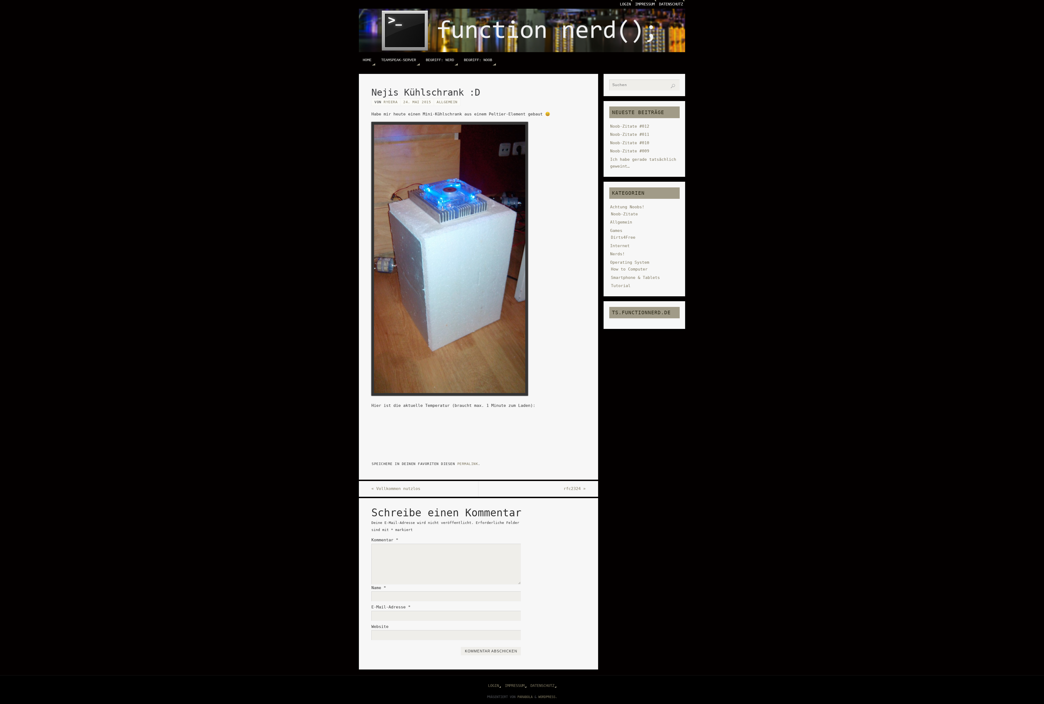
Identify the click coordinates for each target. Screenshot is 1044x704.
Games (616, 230)
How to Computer (629, 269)
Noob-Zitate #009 (629, 151)
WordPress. (547, 697)
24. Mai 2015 (417, 102)
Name (378, 587)
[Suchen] (673, 86)
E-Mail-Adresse (391, 607)
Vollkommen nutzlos (395, 488)
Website (380, 626)
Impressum (645, 4)
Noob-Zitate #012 (629, 126)
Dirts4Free (623, 237)
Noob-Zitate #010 (629, 142)
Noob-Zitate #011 (629, 134)
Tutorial (620, 285)
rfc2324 (575, 488)
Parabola (525, 697)
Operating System (629, 262)
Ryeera (390, 102)
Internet (620, 245)
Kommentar (384, 540)
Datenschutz (671, 4)
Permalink (467, 464)
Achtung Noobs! (627, 207)
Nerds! (617, 254)
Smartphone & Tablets (635, 277)
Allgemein (447, 102)
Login (625, 4)
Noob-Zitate (624, 214)
